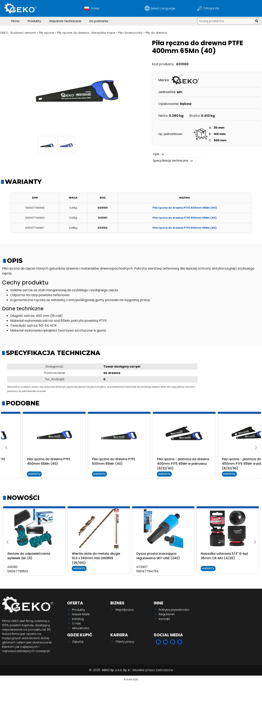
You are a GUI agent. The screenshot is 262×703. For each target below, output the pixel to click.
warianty (14, 474)
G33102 (102, 227)
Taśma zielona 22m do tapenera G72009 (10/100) (98, 555)
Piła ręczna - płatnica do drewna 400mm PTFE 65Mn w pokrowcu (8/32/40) (162, 463)
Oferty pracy (124, 641)
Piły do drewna (156, 33)
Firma (15, 21)
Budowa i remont (23, 33)
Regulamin (167, 614)
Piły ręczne (46, 33)
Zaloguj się (211, 8)
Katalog (78, 619)
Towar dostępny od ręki (121, 366)
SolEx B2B (132, 679)
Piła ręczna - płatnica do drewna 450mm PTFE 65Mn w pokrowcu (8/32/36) (227, 463)
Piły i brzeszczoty (130, 33)
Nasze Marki (81, 614)
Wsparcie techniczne (65, 21)
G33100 (103, 207)
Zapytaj (77, 641)
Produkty (34, 21)
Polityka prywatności (174, 609)
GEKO (4, 33)
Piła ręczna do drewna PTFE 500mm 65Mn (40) (184, 227)
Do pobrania (98, 21)
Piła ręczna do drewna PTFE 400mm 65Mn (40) (184, 207)
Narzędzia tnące (103, 33)
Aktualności (80, 628)
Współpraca (124, 609)
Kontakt (164, 619)
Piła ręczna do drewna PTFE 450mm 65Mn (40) (184, 217)
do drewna (111, 373)
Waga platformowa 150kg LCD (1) (227, 553)
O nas (76, 623)
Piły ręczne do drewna (73, 33)
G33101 (102, 217)
